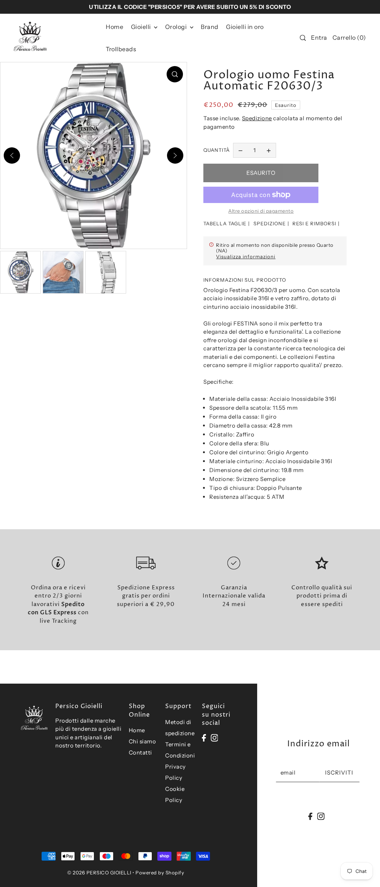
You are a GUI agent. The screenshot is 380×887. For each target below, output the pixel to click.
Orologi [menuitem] (176, 26)
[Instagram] (214, 737)
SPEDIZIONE (269, 223)
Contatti (140, 752)
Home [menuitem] (114, 26)
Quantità (216, 150)
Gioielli (142, 26)
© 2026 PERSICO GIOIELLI (99, 872)
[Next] (175, 155)
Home (137, 730)
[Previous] (12, 155)
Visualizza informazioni (245, 256)
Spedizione (257, 118)
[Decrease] (240, 150)
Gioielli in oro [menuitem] (245, 26)
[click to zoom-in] (175, 74)
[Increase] (269, 150)
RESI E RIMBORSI (314, 223)
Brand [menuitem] (210, 26)
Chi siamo (142, 741)
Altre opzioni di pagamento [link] (261, 211)
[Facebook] (204, 737)
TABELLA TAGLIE (224, 223)
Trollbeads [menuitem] (121, 49)
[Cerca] (302, 38)
